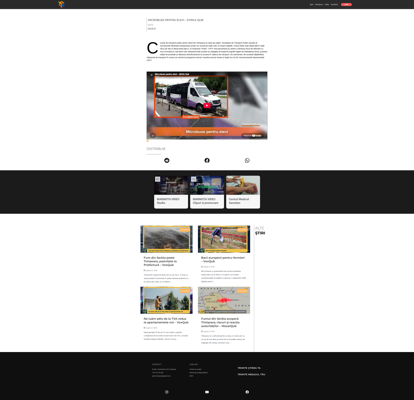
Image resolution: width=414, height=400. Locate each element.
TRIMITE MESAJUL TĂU (251, 374)
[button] (167, 160)
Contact (334, 4)
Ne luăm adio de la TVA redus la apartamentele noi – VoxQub (166, 320)
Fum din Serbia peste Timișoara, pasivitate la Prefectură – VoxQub (160, 261)
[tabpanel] (171, 192)
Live (346, 4)
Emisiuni (319, 4)
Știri (311, 4)
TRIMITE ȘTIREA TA (249, 368)
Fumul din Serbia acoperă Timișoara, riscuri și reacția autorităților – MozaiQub (220, 322)
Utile (327, 4)
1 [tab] (207, 211)
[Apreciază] (148, 141)
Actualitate (184, 230)
